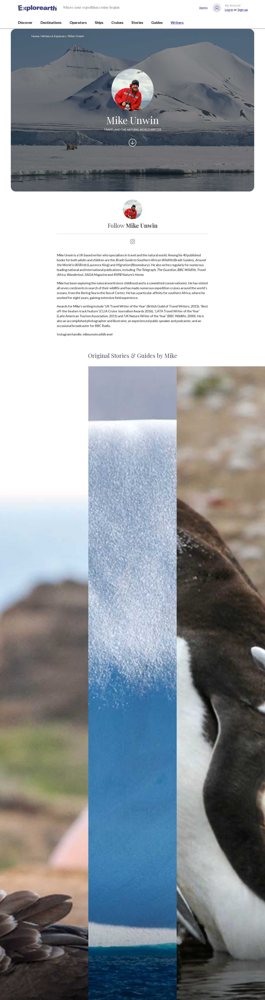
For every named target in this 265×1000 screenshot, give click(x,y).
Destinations (51, 22)
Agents (203, 7)
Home (35, 36)
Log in (229, 10)
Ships (99, 22)
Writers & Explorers (53, 36)
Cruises (117, 22)
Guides (157, 22)
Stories (137, 22)
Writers (177, 22)
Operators (78, 22)
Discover (25, 22)
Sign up (243, 10)
